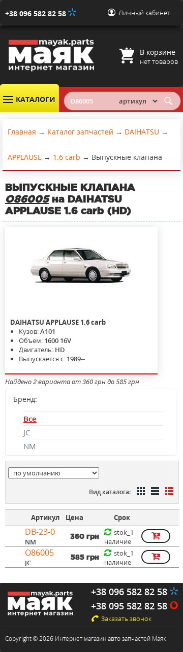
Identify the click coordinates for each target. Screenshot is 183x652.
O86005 (39, 552)
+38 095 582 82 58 (130, 606)
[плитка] (140, 492)
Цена (74, 517)
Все (30, 419)
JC (26, 432)
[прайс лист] (168, 492)
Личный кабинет (144, 12)
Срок (122, 517)
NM (29, 446)
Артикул (45, 517)
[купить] (155, 536)
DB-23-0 (40, 531)
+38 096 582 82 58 (36, 13)
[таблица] (154, 492)
